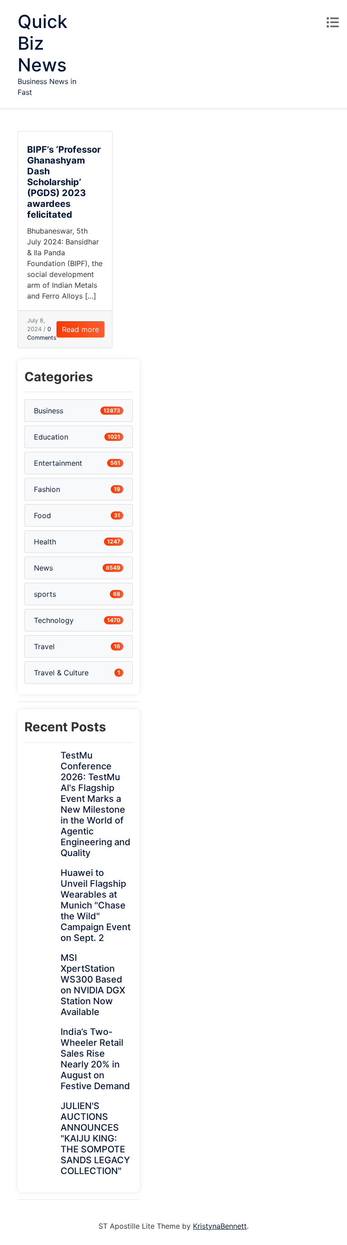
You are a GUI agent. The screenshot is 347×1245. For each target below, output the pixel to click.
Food (42, 515)
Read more (80, 329)
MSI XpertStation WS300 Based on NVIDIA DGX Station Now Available (93, 984)
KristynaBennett (220, 1226)
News (43, 567)
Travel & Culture (61, 672)
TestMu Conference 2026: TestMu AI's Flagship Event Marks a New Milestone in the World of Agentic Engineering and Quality (96, 804)
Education (51, 436)
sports (45, 594)
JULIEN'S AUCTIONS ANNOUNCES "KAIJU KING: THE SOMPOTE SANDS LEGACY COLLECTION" (95, 1138)
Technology (54, 620)
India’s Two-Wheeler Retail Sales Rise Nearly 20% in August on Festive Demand (95, 1058)
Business (48, 410)
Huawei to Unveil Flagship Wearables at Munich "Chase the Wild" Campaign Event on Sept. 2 (96, 905)
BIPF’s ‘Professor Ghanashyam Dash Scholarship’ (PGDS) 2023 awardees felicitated (64, 182)
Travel (44, 646)
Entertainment (58, 463)
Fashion (47, 489)
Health (45, 541)
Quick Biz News (42, 43)
